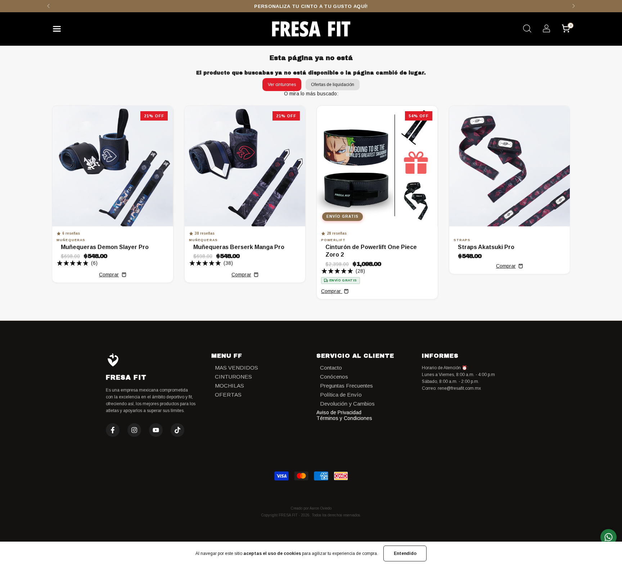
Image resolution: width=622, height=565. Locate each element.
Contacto (331, 368)
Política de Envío (341, 395)
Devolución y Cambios (347, 404)
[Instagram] (134, 430)
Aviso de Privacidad (338, 412)
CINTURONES (233, 377)
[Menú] (59, 30)
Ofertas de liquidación (332, 84)
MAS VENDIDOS (236, 368)
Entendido (405, 553)
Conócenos (334, 377)
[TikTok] (177, 430)
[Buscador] (527, 29)
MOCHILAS (229, 386)
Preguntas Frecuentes (346, 386)
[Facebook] (113, 430)
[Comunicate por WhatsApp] (608, 537)
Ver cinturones (282, 84)
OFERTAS (228, 395)
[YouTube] (156, 430)
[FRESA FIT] (311, 29)
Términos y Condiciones (344, 418)
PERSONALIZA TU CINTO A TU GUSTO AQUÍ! (311, 6)
